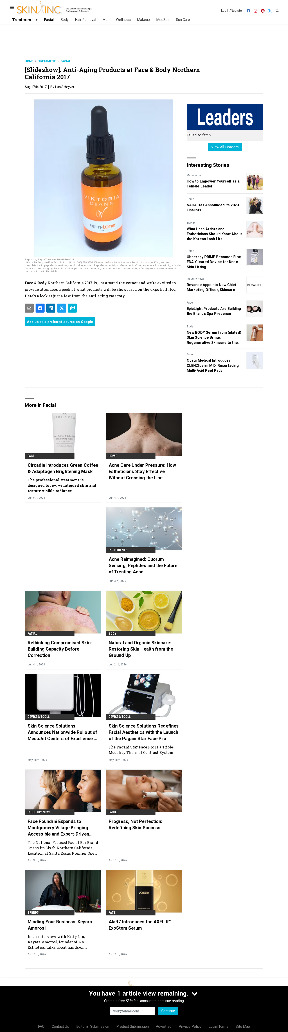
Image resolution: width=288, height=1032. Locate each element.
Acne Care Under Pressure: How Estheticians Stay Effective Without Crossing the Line (142, 471)
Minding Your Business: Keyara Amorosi (60, 925)
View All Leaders (225, 146)
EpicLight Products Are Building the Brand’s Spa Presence (214, 311)
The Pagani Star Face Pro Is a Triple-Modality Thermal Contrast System (142, 750)
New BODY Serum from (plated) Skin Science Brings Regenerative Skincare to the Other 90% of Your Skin (214, 337)
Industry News (196, 278)
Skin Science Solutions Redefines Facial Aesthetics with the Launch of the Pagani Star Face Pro (144, 732)
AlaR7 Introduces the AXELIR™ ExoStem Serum (140, 925)
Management (195, 175)
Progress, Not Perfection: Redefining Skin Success (135, 824)
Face (190, 302)
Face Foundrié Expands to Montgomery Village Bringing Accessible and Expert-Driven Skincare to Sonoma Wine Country (58, 828)
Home (29, 61)
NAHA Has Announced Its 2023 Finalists (213, 207)
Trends (191, 223)
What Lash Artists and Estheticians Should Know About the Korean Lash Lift (214, 234)
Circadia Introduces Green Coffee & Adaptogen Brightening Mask (63, 468)
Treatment (47, 61)
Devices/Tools (39, 717)
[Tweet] (61, 308)
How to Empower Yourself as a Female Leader (213, 183)
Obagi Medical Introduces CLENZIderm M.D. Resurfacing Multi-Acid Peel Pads (213, 365)
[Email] (29, 308)
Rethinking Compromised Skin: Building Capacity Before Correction (60, 649)
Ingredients (118, 550)
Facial (66, 61)
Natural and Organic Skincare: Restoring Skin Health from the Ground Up (141, 649)
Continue (168, 1011)
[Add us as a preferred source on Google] (72, 308)
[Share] (40, 308)
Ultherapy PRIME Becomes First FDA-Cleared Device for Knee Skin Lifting (214, 262)
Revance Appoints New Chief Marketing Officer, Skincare (212, 287)
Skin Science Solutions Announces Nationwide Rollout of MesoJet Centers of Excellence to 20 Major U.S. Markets (63, 732)
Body (190, 326)
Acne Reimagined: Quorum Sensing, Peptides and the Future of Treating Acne (143, 566)
